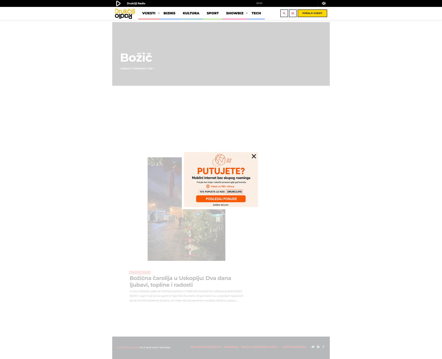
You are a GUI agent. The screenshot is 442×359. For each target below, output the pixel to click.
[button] (254, 156)
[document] (221, 179)
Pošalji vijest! (312, 13)
